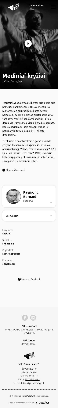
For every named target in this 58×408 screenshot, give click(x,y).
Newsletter (28, 329)
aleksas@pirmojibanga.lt (32, 382)
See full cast (12, 215)
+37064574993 (32, 379)
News (8, 329)
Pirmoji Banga (29, 343)
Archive (16, 329)
